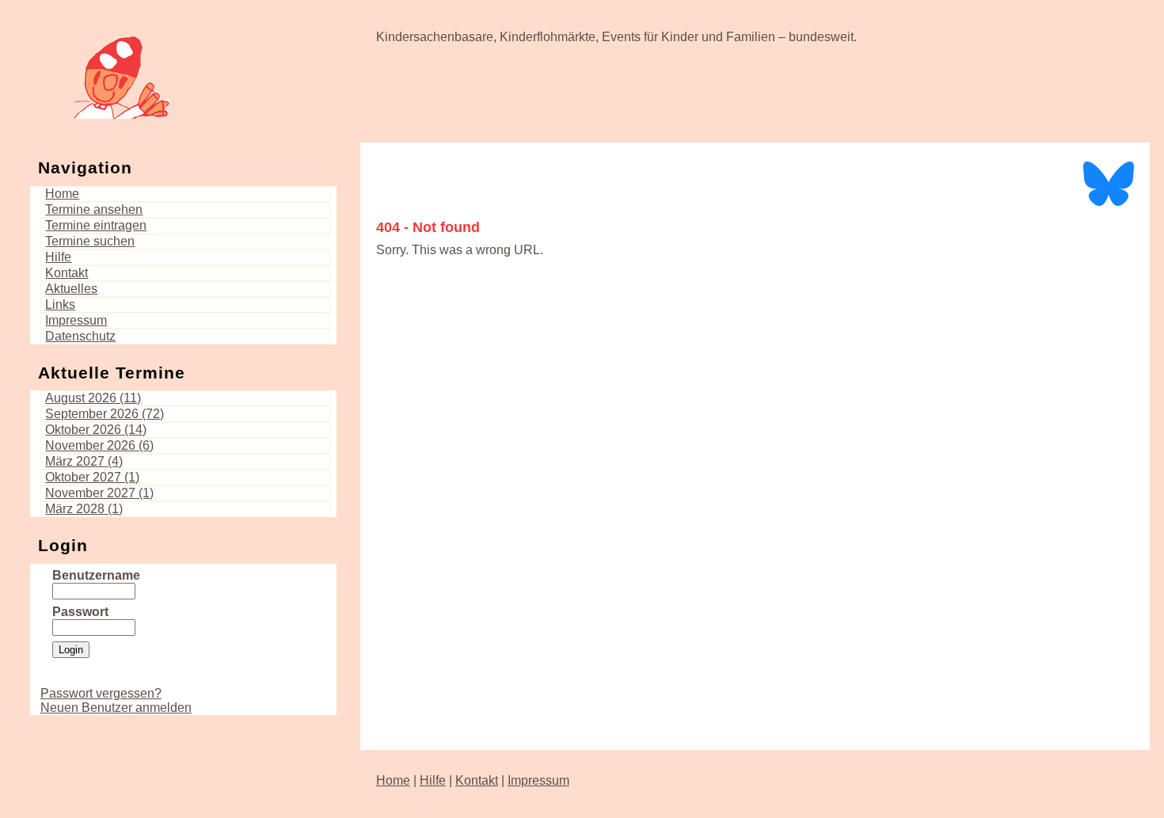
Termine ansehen (94, 209)
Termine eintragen (95, 225)
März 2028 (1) (84, 509)
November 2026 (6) (99, 445)
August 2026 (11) (93, 398)
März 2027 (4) (84, 461)
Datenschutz (80, 336)
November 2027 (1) (99, 493)
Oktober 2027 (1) (92, 477)
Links (60, 304)
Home (62, 193)
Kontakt (66, 273)
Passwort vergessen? (101, 693)
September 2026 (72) (104, 413)
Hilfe (58, 257)
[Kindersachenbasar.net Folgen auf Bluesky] (1108, 204)
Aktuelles (71, 288)
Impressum (76, 320)
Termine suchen (90, 241)
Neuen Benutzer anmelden (116, 707)
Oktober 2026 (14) (95, 429)
